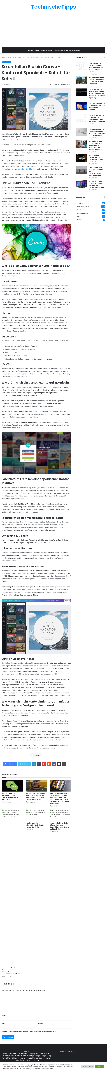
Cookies (71, 1051)
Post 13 (23, 1056)
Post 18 (4, 1058)
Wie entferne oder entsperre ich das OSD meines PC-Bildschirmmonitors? (97, 184)
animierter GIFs (26, 169)
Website (40, 1023)
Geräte (68, 50)
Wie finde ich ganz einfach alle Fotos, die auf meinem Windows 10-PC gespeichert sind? (96, 145)
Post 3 (15, 1053)
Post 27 (23, 1060)
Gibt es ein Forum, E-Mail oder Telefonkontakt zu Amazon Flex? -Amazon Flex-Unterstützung (35, 796)
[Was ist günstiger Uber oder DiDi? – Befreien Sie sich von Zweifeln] (36, 815)
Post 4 (21, 1053)
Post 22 (22, 1058)
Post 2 (10, 1053)
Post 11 (11, 1056)
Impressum (63, 1051)
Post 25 (48, 1058)
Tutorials (30, 50)
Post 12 (17, 1056)
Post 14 (29, 1056)
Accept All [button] (100, 1067)
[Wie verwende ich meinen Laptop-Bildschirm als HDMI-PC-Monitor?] (81, 158)
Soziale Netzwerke (41, 50)
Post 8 (42, 1053)
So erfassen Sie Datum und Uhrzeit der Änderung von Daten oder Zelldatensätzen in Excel (12, 971)
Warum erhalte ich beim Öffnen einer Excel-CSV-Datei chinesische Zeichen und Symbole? (60, 826)
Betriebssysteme (59, 50)
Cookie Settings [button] (88, 1067)
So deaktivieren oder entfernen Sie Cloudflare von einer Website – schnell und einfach (97, 119)
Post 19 (10, 1058)
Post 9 (48, 1053)
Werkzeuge (76, 50)
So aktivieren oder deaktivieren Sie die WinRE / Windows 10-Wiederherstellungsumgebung (97, 93)
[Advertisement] (53, 28)
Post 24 (41, 1058)
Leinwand (36, 755)
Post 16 (41, 1056)
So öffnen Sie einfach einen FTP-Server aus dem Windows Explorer (97, 106)
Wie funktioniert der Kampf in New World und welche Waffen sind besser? (96, 80)
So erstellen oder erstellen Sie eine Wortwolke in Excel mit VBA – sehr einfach (96, 67)
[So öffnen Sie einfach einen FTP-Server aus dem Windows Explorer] (81, 106)
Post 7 (37, 1053)
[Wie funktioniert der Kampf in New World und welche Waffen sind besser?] (81, 80)
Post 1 (5, 1053)
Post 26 (17, 1060)
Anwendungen (13, 57)
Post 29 (36, 1060)
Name (4, 1015)
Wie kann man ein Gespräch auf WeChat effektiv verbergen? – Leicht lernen (10, 796)
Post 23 (35, 1058)
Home (5, 57)
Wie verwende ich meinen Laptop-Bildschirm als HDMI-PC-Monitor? (96, 158)
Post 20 (16, 1058)
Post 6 (32, 1053)
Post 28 (29, 1060)
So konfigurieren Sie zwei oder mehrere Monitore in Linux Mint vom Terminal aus (97, 132)
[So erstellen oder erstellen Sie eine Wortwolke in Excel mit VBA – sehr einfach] (81, 66)
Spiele (50, 50)
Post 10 (5, 1056)
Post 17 (47, 1056)
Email (4, 1023)
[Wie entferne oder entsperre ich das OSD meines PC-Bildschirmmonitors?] (81, 184)
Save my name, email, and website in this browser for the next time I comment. (29, 1031)
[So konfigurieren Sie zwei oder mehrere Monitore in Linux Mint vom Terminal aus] (81, 132)
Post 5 (26, 1053)
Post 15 (35, 1056)
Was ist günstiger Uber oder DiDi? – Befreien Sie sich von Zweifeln (35, 825)
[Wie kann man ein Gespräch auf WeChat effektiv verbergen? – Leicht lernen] (12, 786)
